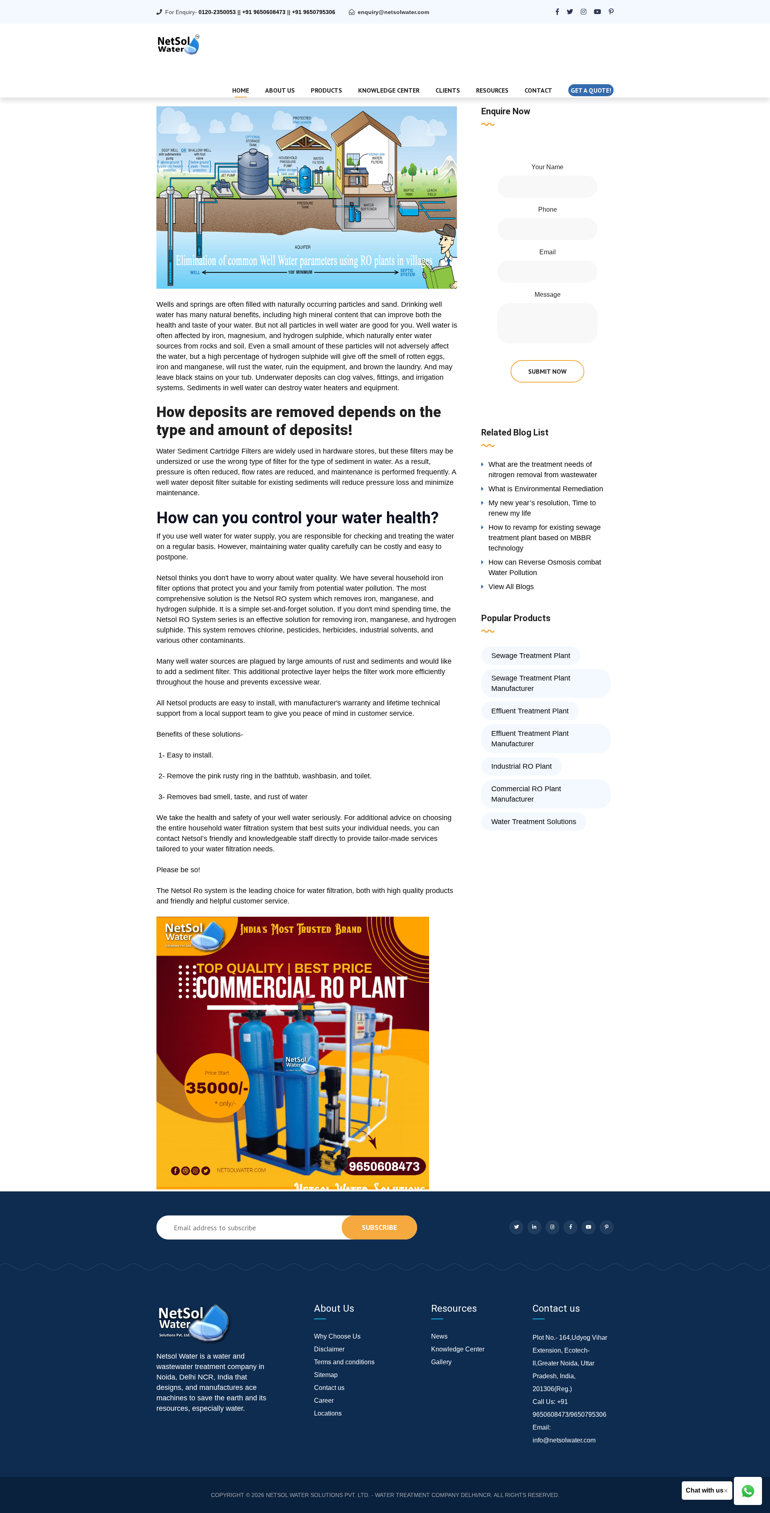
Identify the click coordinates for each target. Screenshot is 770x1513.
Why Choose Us (337, 1336)
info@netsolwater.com (564, 1440)
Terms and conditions (344, 1362)
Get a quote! (591, 90)
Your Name (547, 167)
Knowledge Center (388, 90)
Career (324, 1400)
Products (326, 90)
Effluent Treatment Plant (530, 711)
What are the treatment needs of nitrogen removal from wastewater (542, 469)
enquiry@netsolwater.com (393, 12)
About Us (280, 90)
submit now (547, 371)
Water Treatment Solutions (533, 822)
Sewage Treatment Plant (530, 656)
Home (240, 90)
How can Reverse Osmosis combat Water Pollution (544, 567)
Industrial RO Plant (521, 766)
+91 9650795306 (313, 12)
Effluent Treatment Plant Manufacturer (530, 738)
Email (547, 252)
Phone (547, 209)
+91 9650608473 (264, 12)
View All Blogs (511, 587)
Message (548, 294)
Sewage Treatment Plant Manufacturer (530, 683)
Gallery (441, 1362)
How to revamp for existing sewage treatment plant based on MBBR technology (544, 537)
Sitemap (326, 1374)
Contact (538, 90)
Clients (448, 90)
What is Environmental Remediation (545, 489)
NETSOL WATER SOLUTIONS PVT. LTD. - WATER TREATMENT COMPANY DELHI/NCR (378, 1495)
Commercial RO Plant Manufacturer (526, 794)
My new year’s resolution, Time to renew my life (542, 508)
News (439, 1336)
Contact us (329, 1387)
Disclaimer (329, 1349)
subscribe (379, 1227)
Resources (492, 90)
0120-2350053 (217, 12)
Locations (328, 1413)
